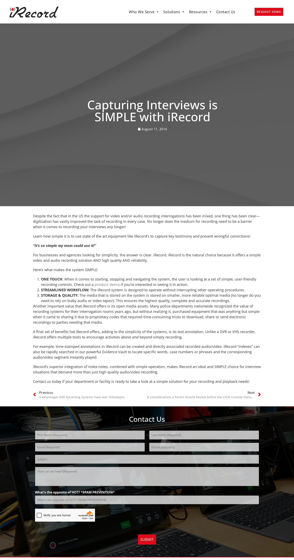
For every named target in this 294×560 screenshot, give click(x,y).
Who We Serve (141, 11)
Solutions (171, 11)
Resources (198, 11)
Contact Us (225, 11)
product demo (107, 284)
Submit (147, 539)
